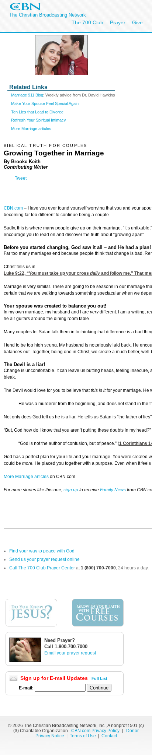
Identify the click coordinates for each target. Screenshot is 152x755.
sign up (70, 489)
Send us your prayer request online (44, 559)
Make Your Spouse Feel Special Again (45, 103)
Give (137, 22)
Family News (113, 489)
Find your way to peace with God (42, 551)
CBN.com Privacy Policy (95, 730)
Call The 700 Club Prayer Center (42, 567)
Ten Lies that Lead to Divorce (37, 112)
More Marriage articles (31, 128)
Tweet (21, 178)
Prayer (117, 22)
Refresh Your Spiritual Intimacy (38, 120)
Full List (99, 678)
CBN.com (13, 208)
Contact (109, 735)
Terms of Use (83, 735)
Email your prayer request (70, 653)
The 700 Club (87, 22)
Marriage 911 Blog (27, 95)
